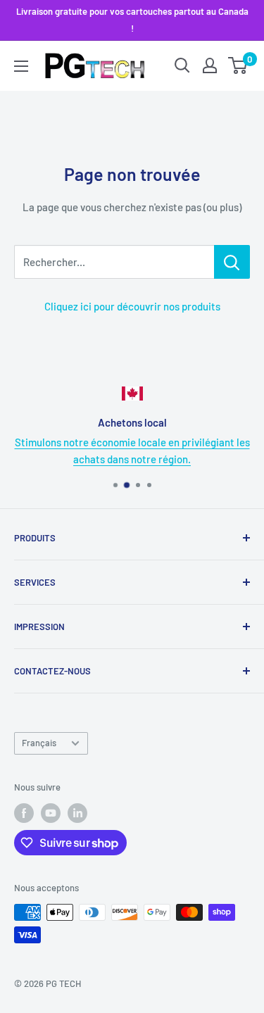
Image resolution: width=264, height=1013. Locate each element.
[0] (238, 65)
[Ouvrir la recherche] (182, 65)
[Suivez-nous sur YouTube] (51, 813)
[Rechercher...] (232, 262)
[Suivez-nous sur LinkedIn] (77, 813)
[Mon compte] (210, 65)
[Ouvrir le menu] (21, 66)
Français (39, 742)
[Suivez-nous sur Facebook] (24, 813)
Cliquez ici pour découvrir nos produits (132, 306)
